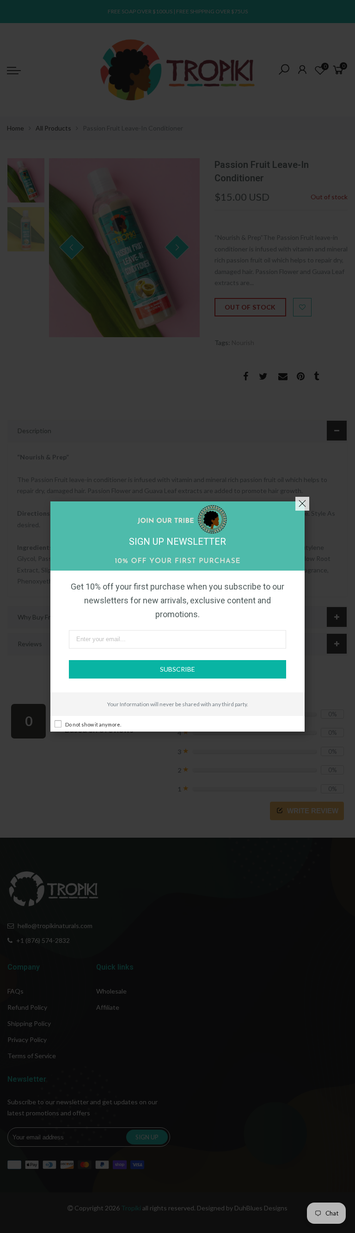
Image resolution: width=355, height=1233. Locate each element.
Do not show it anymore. (93, 724)
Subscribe (177, 669)
